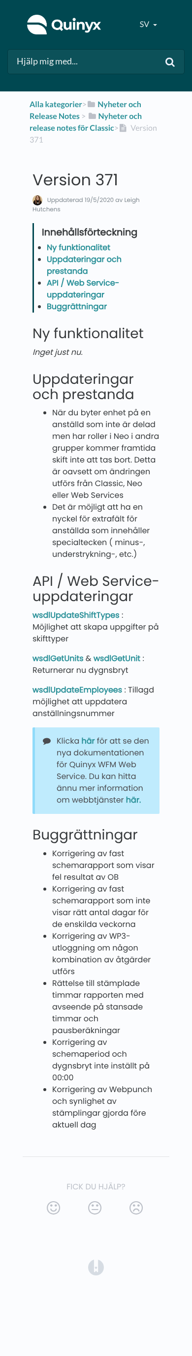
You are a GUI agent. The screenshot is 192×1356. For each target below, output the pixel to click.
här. (134, 800)
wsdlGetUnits (58, 658)
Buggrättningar (77, 306)
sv (145, 24)
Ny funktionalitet (78, 247)
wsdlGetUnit (117, 658)
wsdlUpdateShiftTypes (76, 615)
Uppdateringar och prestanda (84, 265)
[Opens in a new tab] (96, 1267)
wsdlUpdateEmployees (77, 689)
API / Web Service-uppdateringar (83, 288)
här (89, 741)
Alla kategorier (56, 104)
